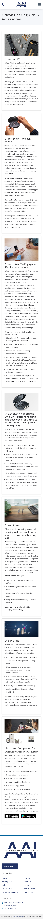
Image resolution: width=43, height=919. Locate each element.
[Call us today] (3, 4)
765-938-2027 (10, 908)
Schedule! (9, 866)
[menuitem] (11, 878)
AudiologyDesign (18, 916)
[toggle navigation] (39, 4)
